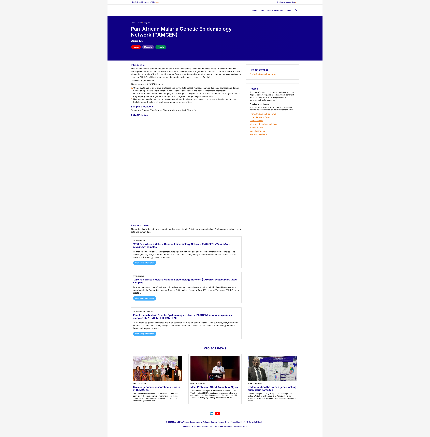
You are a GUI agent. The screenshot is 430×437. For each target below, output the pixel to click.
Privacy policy (196, 426)
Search (295, 10)
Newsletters (281, 2)
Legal (245, 426)
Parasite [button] (160, 47)
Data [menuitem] (262, 10)
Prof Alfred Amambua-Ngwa (263, 74)
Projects (147, 23)
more (157, 2)
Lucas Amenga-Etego (260, 117)
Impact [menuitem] (288, 10)
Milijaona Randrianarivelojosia (263, 124)
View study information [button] (144, 263)
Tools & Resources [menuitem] (275, 10)
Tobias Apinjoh (256, 127)
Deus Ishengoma (257, 131)
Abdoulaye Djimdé (258, 134)
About (139, 23)
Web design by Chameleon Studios (227, 426)
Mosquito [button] (148, 47)
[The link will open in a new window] (211, 414)
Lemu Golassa (256, 121)
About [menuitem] (254, 10)
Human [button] (136, 47)
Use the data (290, 2)
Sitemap (186, 426)
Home (133, 23)
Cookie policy (207, 426)
